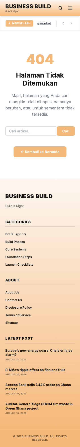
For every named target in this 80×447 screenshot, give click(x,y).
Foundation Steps (18, 257)
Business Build (28, 6)
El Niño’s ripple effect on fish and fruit (35, 370)
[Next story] (71, 23)
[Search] (60, 8)
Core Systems (15, 249)
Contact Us (13, 300)
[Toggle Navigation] (70, 8)
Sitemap (11, 322)
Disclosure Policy (18, 307)
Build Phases (15, 242)
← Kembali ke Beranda (40, 152)
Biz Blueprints (15, 234)
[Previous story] (63, 23)
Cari (65, 131)
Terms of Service (18, 315)
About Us (12, 292)
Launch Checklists (19, 264)
